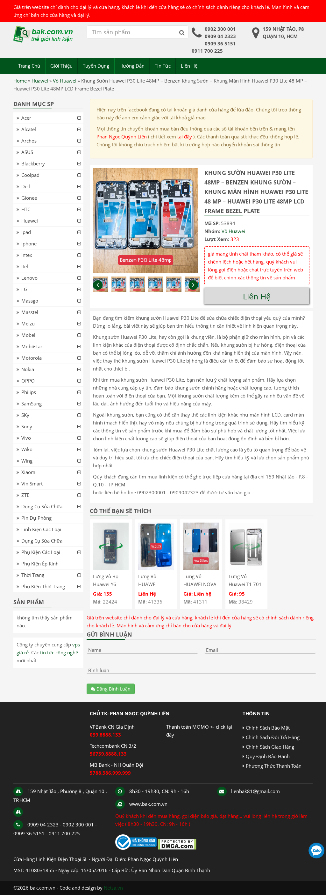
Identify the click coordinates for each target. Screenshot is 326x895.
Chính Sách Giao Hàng (270, 747)
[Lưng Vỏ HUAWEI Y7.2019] (156, 568)
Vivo (26, 438)
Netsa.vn (113, 888)
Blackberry (33, 163)
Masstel (29, 312)
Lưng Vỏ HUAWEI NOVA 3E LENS (199, 584)
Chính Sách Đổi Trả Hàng (273, 737)
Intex (26, 255)
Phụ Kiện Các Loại (40, 552)
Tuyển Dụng (96, 66)
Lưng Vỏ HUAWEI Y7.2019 (147, 584)
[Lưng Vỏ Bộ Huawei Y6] (111, 568)
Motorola (31, 358)
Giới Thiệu (61, 66)
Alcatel (28, 129)
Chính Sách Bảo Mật (268, 728)
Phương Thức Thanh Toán (273, 766)
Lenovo (29, 278)
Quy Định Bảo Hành (268, 756)
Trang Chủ (29, 66)
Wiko (26, 449)
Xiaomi (29, 472)
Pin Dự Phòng (36, 518)
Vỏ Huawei (64, 80)
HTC (25, 209)
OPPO (28, 380)
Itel (24, 266)
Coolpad (30, 175)
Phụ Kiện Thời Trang (43, 586)
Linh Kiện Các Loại (41, 529)
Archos (29, 140)
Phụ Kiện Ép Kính (40, 563)
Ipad (26, 232)
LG (24, 289)
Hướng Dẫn (132, 66)
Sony (26, 426)
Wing (26, 461)
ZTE (25, 495)
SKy (25, 415)
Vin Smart (32, 483)
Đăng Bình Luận (113, 689)
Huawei (40, 80)
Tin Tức (163, 66)
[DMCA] (177, 848)
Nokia (27, 369)
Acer (26, 118)
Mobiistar (31, 346)
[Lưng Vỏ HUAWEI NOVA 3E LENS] (201, 568)
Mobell (29, 335)
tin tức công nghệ (59, 652)
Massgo (29, 300)
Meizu (28, 323)
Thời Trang (32, 575)
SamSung (31, 403)
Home (20, 80)
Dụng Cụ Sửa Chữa (41, 506)
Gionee (29, 198)
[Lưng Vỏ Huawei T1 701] (246, 568)
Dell (25, 186)
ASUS (27, 152)
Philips (28, 392)
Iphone (29, 243)
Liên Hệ (189, 66)
